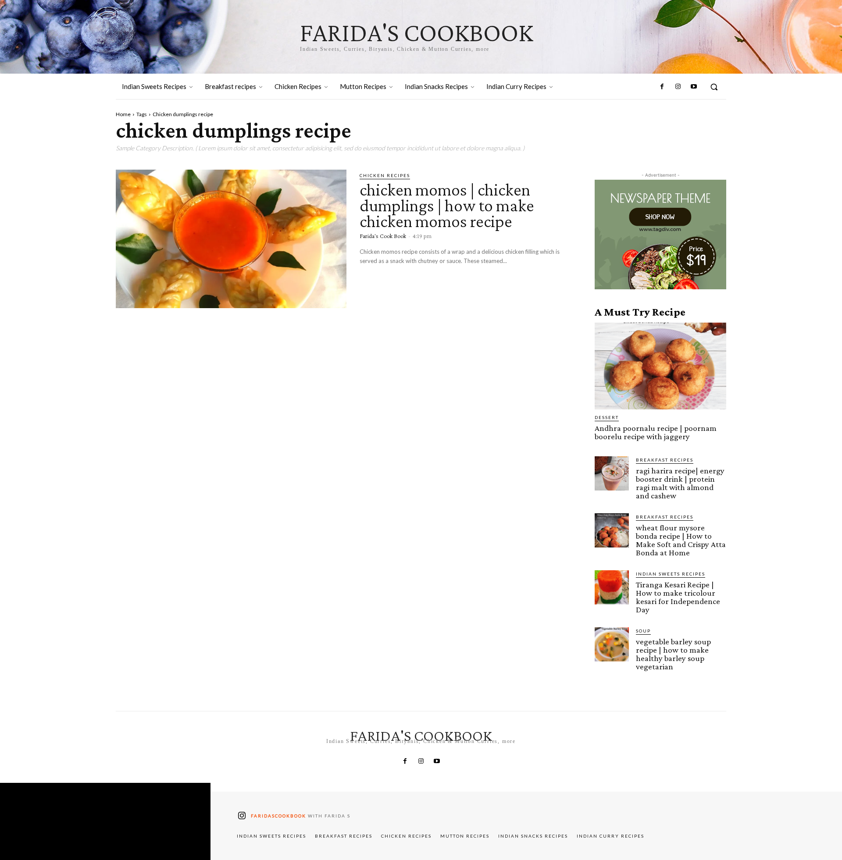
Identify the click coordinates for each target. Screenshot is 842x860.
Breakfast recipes (664, 459)
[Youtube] (694, 87)
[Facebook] (662, 87)
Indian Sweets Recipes (670, 573)
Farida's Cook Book (383, 235)
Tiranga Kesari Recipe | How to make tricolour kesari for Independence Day (678, 597)
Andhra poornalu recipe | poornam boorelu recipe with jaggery (656, 432)
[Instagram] (677, 87)
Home (123, 114)
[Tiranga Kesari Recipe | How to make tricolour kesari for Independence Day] (612, 587)
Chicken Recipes (385, 175)
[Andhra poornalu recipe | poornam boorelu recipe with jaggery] (660, 366)
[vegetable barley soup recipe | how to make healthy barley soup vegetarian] (612, 644)
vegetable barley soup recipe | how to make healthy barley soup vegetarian (673, 654)
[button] (714, 87)
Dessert (607, 417)
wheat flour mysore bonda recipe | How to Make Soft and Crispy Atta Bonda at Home (681, 540)
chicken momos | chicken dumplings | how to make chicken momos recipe (447, 205)
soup (643, 630)
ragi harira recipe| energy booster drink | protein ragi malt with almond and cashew (680, 483)
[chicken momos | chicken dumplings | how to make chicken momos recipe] (231, 239)
